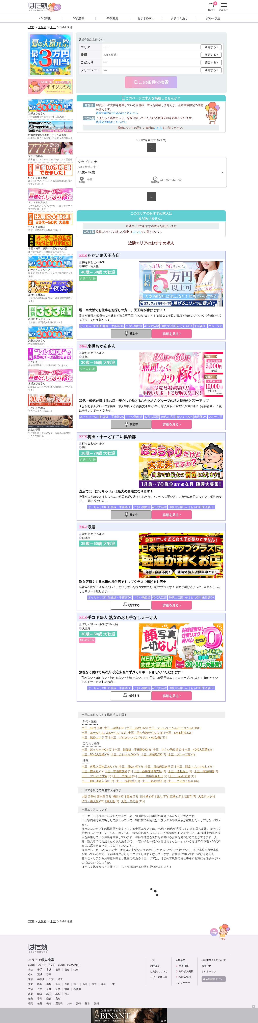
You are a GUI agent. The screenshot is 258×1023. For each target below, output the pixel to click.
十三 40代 (89, 727)
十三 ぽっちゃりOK (95, 749)
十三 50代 (111, 727)
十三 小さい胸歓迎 (165, 749)
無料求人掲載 (186, 971)
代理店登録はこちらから (111, 121)
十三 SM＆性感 (176, 732)
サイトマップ (209, 971)
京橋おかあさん (101, 346)
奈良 (57, 989)
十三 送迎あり (178, 771)
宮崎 (78, 1003)
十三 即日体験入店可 (96, 781)
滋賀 (66, 989)
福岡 (30, 1003)
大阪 (84, 796)
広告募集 (180, 960)
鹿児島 (59, 1003)
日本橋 (86, 537)
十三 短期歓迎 (152, 781)
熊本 (87, 1003)
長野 (66, 984)
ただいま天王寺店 (103, 255)
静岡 (39, 984)
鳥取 (48, 993)
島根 (57, 993)
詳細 (151, 172)
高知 (57, 998)
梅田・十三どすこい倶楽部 (111, 436)
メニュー (223, 7)
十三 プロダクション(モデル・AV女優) (135, 737)
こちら (158, 127)
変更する (210, 47)
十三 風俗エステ (93, 737)
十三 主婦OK (122, 776)
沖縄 (96, 1003)
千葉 (51, 979)
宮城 (48, 969)
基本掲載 (183, 965)
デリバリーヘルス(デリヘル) (100, 624)
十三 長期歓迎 (126, 781)
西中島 (101, 796)
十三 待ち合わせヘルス (143, 732)
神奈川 (41, 979)
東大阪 (110, 801)
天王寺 (86, 628)
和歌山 (77, 989)
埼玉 (60, 979)
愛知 (30, 984)
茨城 (39, 974)
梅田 (85, 447)
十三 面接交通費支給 (148, 771)
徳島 (30, 998)
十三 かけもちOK (123, 754)
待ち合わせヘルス (93, 262)
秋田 (57, 969)
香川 (39, 998)
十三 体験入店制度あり (97, 766)
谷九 (159, 796)
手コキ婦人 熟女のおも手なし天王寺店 (122, 617)
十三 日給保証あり (157, 766)
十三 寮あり (90, 771)
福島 (76, 969)
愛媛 (48, 998)
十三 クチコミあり (181, 781)
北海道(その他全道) (68, 964)
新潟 (57, 984)
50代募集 (78, 18)
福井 (94, 984)
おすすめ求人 (145, 18)
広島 (30, 993)
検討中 (212, 6)
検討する (134, 605)
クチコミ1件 (88, 278)
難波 (129, 796)
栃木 (30, 974)
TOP (31, 27)
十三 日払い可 (129, 766)
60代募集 (112, 18)
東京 (30, 979)
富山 (76, 984)
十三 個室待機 (204, 771)
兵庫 (39, 989)
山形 (66, 969)
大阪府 (42, 27)
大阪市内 (203, 796)
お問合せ (206, 965)
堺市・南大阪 (90, 266)
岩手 (39, 969)
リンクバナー (183, 982)
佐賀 (39, 1003)
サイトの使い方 (158, 977)
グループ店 (213, 18)
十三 (53, 27)
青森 (30, 969)
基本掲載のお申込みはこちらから (117, 113)
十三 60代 (133, 727)
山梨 (48, 984)
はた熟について (158, 971)
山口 (39, 993)
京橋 (85, 356)
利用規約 (155, 965)
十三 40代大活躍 (196, 749)
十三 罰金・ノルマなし (192, 766)
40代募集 (45, 18)
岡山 (66, 993)
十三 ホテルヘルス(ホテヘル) (101, 732)
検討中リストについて (214, 960)
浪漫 (91, 527)
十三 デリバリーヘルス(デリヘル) (171, 727)
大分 (69, 1003)
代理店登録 (185, 977)
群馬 (48, 974)
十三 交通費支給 (116, 771)
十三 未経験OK (151, 754)
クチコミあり (179, 18)
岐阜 (103, 984)
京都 (48, 989)
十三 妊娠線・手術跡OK (130, 749)
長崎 (48, 1003)
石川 (85, 984)
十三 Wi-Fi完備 (179, 776)
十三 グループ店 (179, 754)
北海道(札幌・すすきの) (41, 964)
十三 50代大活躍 (93, 754)
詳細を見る (171, 333)
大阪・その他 (129, 801)
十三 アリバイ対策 (94, 776)
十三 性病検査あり (150, 776)
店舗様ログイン (214, 979)
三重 (112, 984)
